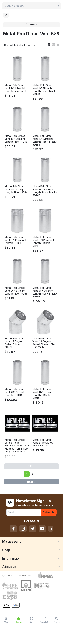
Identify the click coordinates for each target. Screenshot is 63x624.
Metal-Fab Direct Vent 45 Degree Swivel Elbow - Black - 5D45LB (44, 343)
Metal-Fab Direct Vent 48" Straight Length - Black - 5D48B (42, 393)
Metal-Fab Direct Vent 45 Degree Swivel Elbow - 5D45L (15, 343)
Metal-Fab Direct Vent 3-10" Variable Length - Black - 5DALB (43, 242)
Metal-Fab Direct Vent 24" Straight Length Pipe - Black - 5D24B (44, 191)
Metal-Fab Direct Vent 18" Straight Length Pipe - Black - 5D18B (44, 140)
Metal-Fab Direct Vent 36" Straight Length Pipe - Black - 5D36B (44, 292)
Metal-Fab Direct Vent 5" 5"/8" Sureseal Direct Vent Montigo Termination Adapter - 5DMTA (17, 445)
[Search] (58, 5)
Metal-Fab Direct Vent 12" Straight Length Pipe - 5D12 (16, 88)
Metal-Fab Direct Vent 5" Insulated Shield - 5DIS (42, 442)
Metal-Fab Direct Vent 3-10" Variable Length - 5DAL (16, 240)
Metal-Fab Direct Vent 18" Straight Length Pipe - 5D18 (16, 138)
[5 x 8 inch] (6, 15)
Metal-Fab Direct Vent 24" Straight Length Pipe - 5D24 (16, 189)
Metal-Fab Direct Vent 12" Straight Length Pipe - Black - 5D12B (44, 90)
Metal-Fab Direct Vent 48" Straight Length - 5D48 (15, 392)
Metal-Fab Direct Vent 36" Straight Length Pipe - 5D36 (16, 290)
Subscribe (49, 512)
